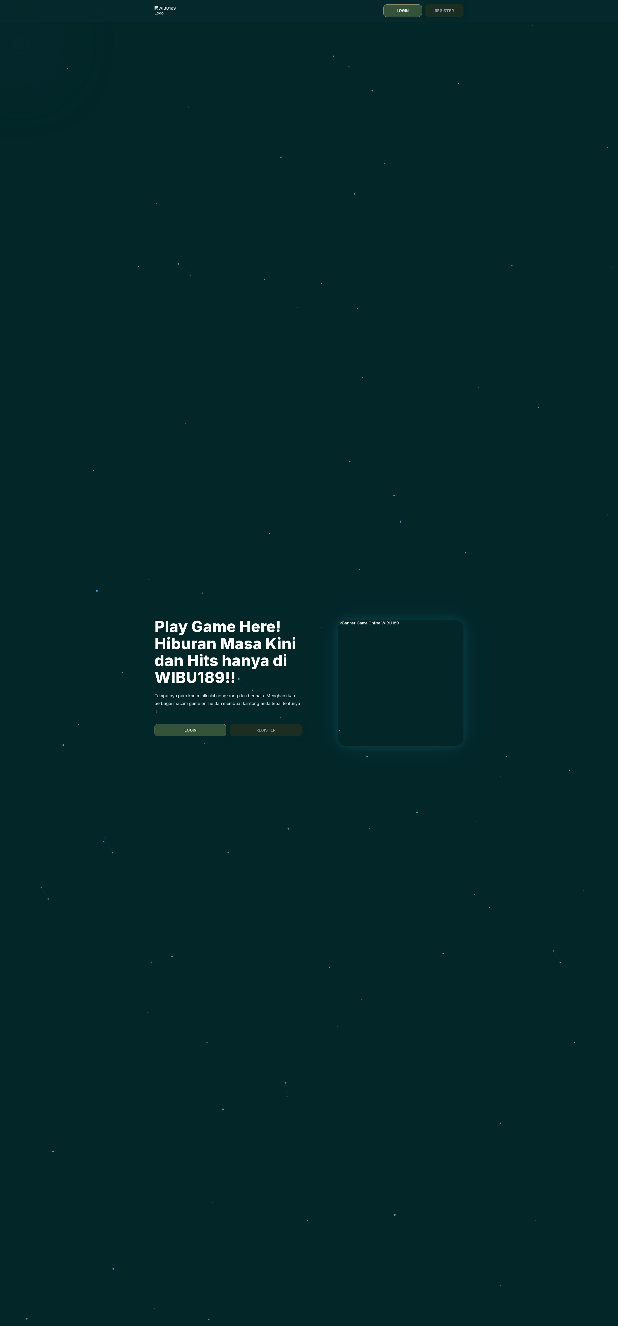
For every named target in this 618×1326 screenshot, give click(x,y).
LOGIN (403, 10)
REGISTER (444, 10)
